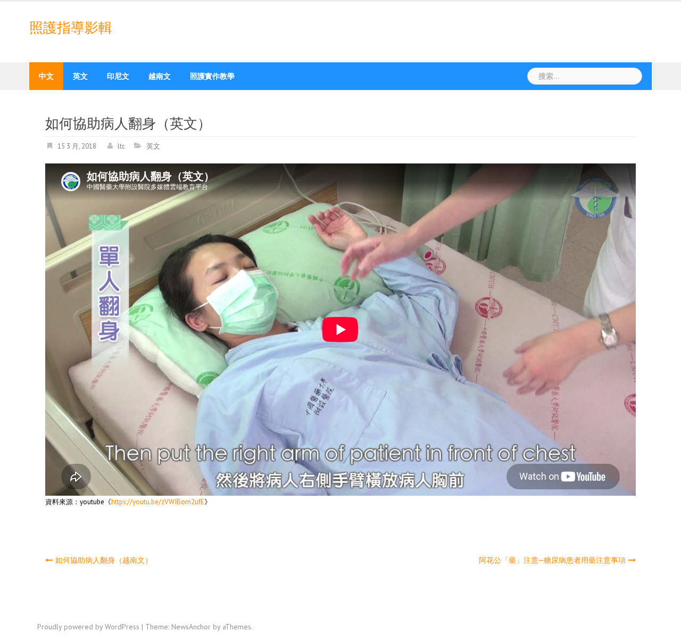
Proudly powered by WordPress (88, 626)
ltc (121, 146)
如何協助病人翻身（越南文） (103, 560)
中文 (46, 76)
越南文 (159, 76)
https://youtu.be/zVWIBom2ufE (157, 501)
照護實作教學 (212, 76)
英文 (80, 76)
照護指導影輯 (70, 28)
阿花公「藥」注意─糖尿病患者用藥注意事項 (552, 560)
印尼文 (118, 76)
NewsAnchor (191, 626)
